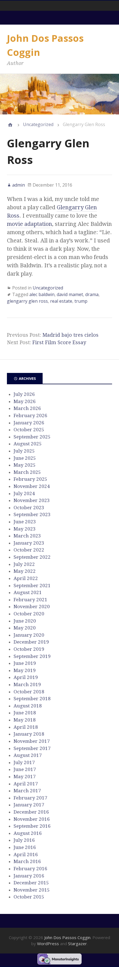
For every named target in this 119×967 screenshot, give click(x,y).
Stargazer (77, 943)
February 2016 (30, 868)
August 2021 (28, 592)
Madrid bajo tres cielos (70, 335)
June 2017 (25, 769)
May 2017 (25, 776)
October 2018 (29, 691)
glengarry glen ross (27, 301)
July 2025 (24, 451)
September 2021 (32, 585)
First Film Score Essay (59, 342)
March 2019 (27, 684)
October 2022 (29, 550)
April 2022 (26, 578)
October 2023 (29, 507)
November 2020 (32, 606)
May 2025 (25, 465)
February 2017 (30, 798)
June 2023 (25, 521)
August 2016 (28, 833)
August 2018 (28, 706)
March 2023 (27, 536)
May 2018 (25, 720)
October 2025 (29, 429)
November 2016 (32, 819)
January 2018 (29, 734)
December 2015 (31, 882)
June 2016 (25, 847)
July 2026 (24, 394)
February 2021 (30, 599)
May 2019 (25, 670)
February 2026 (30, 415)
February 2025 (30, 479)
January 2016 (29, 876)
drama (92, 294)
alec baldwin (42, 294)
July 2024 (24, 493)
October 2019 (29, 649)
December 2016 (31, 812)
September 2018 (32, 698)
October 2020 (29, 613)
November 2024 (32, 486)
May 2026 (25, 401)
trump (80, 301)
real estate (61, 301)
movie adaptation (29, 224)
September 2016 (32, 826)
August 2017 (28, 755)
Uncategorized (38, 124)
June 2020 (25, 621)
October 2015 (29, 897)
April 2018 (26, 727)
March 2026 (27, 408)
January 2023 (29, 543)
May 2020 (25, 628)
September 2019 (32, 656)
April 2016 (26, 854)
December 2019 (31, 642)
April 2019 (26, 677)
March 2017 (27, 790)
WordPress (48, 943)
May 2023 (25, 529)
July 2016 (24, 840)
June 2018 (25, 712)
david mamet (70, 294)
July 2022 (24, 564)
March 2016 (27, 861)
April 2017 (26, 783)
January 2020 (29, 635)
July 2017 (24, 762)
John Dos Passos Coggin (67, 937)
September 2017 (32, 748)
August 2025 (28, 443)
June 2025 (25, 458)
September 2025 (32, 437)
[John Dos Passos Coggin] (10, 124)
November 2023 (32, 500)
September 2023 (32, 514)
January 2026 (29, 422)
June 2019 (25, 663)
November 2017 (32, 741)
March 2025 (27, 472)
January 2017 (29, 804)
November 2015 (32, 890)
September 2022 (32, 557)
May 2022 (25, 571)
